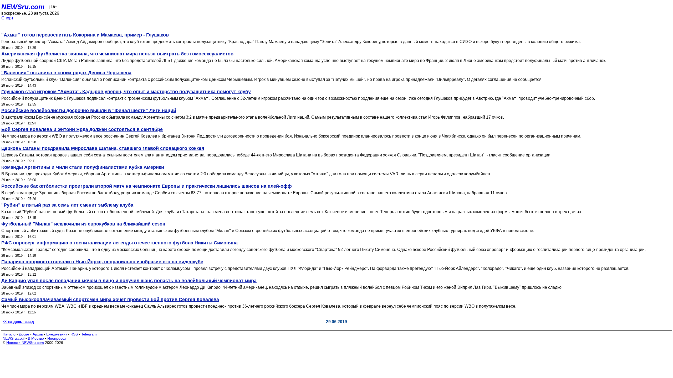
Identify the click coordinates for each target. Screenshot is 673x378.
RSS (74, 334)
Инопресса (56, 338)
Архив (38, 334)
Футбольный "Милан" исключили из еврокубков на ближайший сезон (83, 224)
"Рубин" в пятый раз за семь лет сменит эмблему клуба (67, 205)
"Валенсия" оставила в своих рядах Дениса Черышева (66, 72)
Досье (24, 334)
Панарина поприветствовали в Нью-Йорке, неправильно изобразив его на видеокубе (102, 261)
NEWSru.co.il (13, 338)
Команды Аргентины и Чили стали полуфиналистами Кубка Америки (82, 167)
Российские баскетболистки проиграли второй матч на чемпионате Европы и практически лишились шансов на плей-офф (146, 186)
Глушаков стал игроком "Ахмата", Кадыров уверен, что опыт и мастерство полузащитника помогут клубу (126, 91)
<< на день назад (18, 321)
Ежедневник (56, 334)
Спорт (7, 18)
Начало (9, 334)
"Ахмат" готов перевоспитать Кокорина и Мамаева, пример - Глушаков (85, 35)
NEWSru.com (22, 7)
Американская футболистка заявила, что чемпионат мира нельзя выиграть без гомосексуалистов (117, 53)
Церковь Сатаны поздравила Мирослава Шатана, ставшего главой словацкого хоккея (102, 148)
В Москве (36, 338)
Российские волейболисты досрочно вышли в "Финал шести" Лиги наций (88, 110)
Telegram (89, 334)
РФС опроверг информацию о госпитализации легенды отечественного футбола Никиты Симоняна (119, 242)
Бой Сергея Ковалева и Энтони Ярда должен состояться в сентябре (82, 129)
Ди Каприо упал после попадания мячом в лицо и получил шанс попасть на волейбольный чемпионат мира (129, 280)
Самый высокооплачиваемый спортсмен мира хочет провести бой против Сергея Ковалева (110, 299)
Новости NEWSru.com (25, 342)
